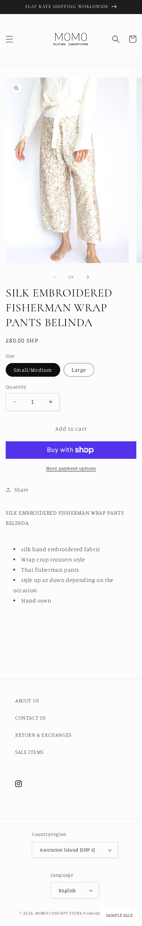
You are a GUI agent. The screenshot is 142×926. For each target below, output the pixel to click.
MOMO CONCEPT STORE (58, 913)
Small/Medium (33, 369)
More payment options (71, 468)
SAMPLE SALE (119, 915)
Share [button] (21, 489)
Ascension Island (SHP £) (67, 850)
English (67, 890)
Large (79, 369)
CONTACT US (30, 717)
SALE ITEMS (29, 751)
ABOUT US (27, 700)
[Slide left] (54, 277)
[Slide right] (88, 277)
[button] (9, 39)
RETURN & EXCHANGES (43, 734)
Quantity (16, 387)
